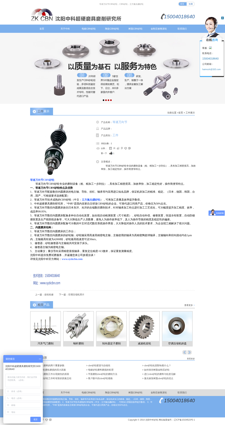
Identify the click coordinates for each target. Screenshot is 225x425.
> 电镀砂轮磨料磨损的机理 (99, 369)
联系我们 (182, 28)
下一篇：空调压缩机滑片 (71, 294)
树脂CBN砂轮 (135, 28)
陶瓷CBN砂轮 (112, 28)
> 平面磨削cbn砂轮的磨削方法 (101, 374)
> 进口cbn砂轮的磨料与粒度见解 (159, 374)
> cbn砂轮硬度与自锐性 (98, 365)
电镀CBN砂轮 (89, 28)
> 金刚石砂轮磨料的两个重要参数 (47, 365)
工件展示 (190, 112)
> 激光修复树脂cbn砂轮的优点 (157, 378)
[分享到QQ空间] (114, 148)
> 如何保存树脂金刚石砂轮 (155, 369)
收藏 (191, 4)
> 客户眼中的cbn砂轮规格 (99, 378)
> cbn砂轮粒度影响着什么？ (156, 365)
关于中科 (65, 28)
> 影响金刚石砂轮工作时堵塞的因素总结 (50, 378)
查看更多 (189, 305)
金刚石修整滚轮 (159, 28)
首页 (182, 4)
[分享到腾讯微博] (122, 148)
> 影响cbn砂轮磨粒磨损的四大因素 (48, 369)
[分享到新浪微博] (118, 148)
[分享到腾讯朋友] (129, 148)
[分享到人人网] (125, 148)
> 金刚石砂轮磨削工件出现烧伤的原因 (49, 374)
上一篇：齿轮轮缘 (44, 294)
